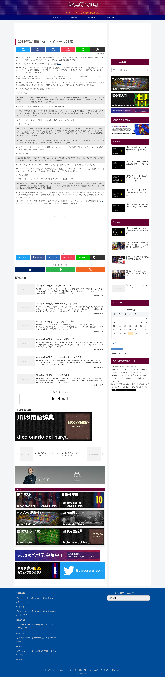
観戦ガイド (82, 670)
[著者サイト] (30, 269)
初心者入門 (104, 670)
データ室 (73, 670)
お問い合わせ (115, 670)
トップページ (49, 670)
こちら (59, 64)
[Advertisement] (60, 30)
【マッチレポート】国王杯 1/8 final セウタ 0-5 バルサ (36, 653)
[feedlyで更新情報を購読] (60, 269)
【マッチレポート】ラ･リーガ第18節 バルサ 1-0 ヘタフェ (36, 639)
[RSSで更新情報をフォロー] (90, 269)
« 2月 (113, 343)
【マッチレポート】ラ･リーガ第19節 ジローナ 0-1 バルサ (36, 613)
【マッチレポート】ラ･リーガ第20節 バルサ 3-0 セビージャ (36, 600)
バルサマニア (93, 670)
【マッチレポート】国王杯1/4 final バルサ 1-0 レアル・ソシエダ (36, 626)
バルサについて (62, 670)
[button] (147, 69)
